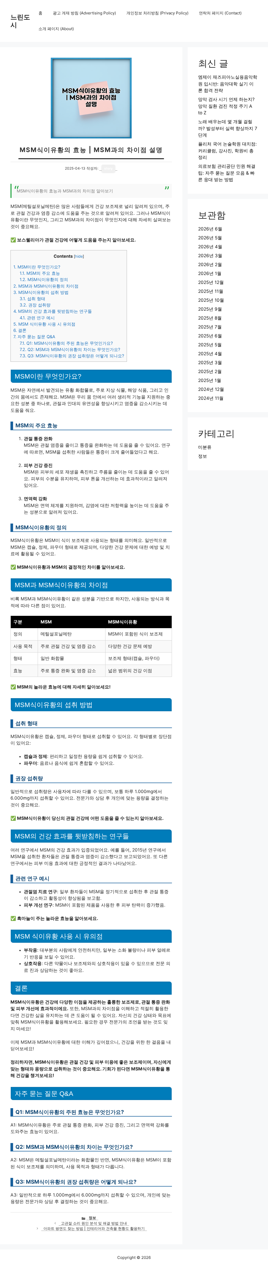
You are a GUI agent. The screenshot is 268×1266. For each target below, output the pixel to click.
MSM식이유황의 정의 (44, 279)
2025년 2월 (210, 371)
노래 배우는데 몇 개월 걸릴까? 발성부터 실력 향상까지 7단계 (227, 128)
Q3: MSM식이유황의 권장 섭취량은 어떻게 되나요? (72, 355)
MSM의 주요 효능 (40, 273)
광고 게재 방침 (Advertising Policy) (84, 12)
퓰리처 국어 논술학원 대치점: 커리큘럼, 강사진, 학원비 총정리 (227, 150)
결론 (19, 330)
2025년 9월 (210, 309)
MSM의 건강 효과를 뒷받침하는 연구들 (52, 311)
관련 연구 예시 (37, 317)
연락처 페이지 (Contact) (220, 12)
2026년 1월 (209, 273)
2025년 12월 (211, 282)
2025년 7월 (210, 327)
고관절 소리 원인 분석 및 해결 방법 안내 (94, 1223)
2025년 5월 (210, 344)
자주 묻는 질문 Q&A (34, 336)
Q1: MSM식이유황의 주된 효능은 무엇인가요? (66, 343)
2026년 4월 (210, 246)
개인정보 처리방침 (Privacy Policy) (157, 12)
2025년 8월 (210, 318)
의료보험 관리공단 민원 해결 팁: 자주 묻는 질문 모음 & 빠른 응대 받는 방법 (226, 173)
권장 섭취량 (35, 305)
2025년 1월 (209, 380)
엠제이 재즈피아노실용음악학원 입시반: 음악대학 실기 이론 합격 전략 (227, 83)
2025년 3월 (210, 362)
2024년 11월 (211, 398)
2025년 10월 (211, 300)
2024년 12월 (211, 389)
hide (79, 256)
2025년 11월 (210, 291)
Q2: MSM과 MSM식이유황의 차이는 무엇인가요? (70, 349)
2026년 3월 (210, 255)
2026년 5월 (210, 237)
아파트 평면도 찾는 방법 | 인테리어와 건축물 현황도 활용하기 (94, 1228)
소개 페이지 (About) (56, 28)
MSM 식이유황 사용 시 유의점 (44, 324)
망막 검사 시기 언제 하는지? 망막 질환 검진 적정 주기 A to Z (226, 106)
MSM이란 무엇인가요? (36, 267)
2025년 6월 (210, 335)
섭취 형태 (32, 298)
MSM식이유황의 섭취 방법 (41, 292)
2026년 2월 (210, 264)
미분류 (204, 447)
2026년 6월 (210, 228)
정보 (92, 1218)
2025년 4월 (210, 353)
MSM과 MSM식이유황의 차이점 (46, 286)
